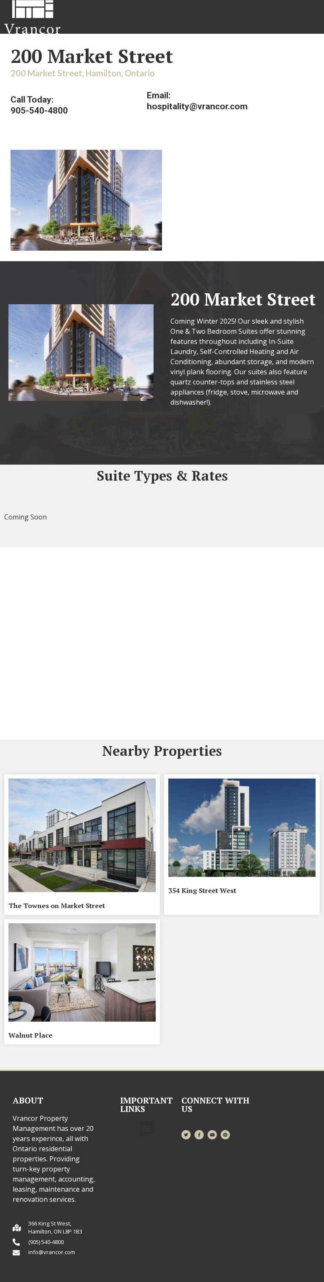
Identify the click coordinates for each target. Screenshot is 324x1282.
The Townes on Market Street (56, 905)
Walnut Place (30, 1035)
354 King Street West (202, 890)
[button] (315, 18)
